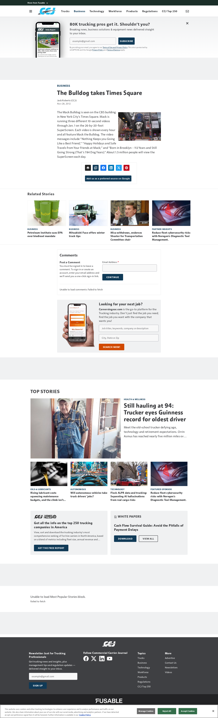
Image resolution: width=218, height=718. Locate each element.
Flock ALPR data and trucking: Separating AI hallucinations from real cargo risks (128, 496)
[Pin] (126, 168)
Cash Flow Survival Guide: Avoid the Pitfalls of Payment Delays (148, 528)
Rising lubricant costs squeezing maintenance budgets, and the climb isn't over (46, 496)
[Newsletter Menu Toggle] (187, 11)
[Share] (103, 168)
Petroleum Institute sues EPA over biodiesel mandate (45, 234)
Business (63, 85)
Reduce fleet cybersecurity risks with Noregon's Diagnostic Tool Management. (171, 236)
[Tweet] (119, 168)
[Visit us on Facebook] (86, 658)
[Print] (88, 168)
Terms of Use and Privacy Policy (115, 47)
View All (148, 538)
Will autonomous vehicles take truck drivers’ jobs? (88, 494)
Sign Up (38, 685)
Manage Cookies (146, 711)
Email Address (110, 262)
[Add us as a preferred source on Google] (96, 168)
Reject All (167, 711)
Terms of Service (113, 50)
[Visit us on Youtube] (109, 658)
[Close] (213, 711)
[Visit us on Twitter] (94, 658)
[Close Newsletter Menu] (187, 23)
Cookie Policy (85, 715)
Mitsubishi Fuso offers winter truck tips (87, 234)
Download (125, 538)
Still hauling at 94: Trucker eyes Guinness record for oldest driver (155, 412)
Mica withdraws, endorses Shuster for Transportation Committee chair (126, 236)
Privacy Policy (98, 50)
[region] (109, 711)
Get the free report (51, 548)
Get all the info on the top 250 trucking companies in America (63, 525)
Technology (117, 489)
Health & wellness (134, 399)
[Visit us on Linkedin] (102, 658)
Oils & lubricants (40, 489)
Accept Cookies (188, 711)
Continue (112, 277)
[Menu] (30, 11)
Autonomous (78, 489)
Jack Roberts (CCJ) (67, 100)
